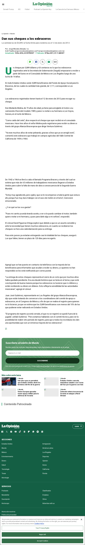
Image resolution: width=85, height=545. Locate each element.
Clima (44, 499)
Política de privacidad (42, 366)
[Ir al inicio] (10, 426)
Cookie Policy (39, 523)
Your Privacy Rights (42, 528)
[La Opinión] (42, 4)
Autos (44, 465)
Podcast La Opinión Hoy (42, 9)
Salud (4, 465)
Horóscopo (5, 503)
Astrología (5, 478)
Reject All (42, 534)
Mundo (12, 34)
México (4, 452)
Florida (44, 473)
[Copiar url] (55, 61)
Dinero (4, 461)
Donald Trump (8, 9)
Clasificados (46, 491)
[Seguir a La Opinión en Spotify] (38, 431)
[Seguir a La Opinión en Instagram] (11, 431)
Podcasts (5, 491)
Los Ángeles (46, 452)
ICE (19, 9)
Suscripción (6, 499)
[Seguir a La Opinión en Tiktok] (20, 431)
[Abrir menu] (3, 4)
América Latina (47, 448)
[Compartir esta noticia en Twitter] (42, 61)
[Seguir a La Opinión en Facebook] (2, 431)
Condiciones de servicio (66, 366)
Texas (4, 473)
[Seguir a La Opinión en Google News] (24, 431)
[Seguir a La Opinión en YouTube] (15, 431)
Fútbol (27, 9)
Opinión (45, 461)
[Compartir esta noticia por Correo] (48, 61)
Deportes (45, 456)
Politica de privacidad (9, 515)
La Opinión (5, 34)
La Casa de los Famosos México (67, 9)
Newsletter (5, 495)
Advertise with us (48, 503)
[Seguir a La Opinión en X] (7, 431)
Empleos (45, 495)
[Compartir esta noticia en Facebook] (36, 61)
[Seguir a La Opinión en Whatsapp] (33, 431)
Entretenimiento (7, 456)
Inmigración (46, 444)
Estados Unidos (7, 444)
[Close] (81, 519)
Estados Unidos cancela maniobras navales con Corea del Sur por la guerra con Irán (71, 383)
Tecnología (5, 469)
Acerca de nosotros (8, 512)
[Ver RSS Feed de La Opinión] (42, 431)
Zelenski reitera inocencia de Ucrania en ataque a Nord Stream (71, 394)
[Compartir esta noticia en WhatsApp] (30, 61)
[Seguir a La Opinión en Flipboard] (29, 431)
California (45, 469)
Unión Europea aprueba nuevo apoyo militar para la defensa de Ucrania (28, 394)
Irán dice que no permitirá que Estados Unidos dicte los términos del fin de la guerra (29, 383)
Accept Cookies (42, 541)
